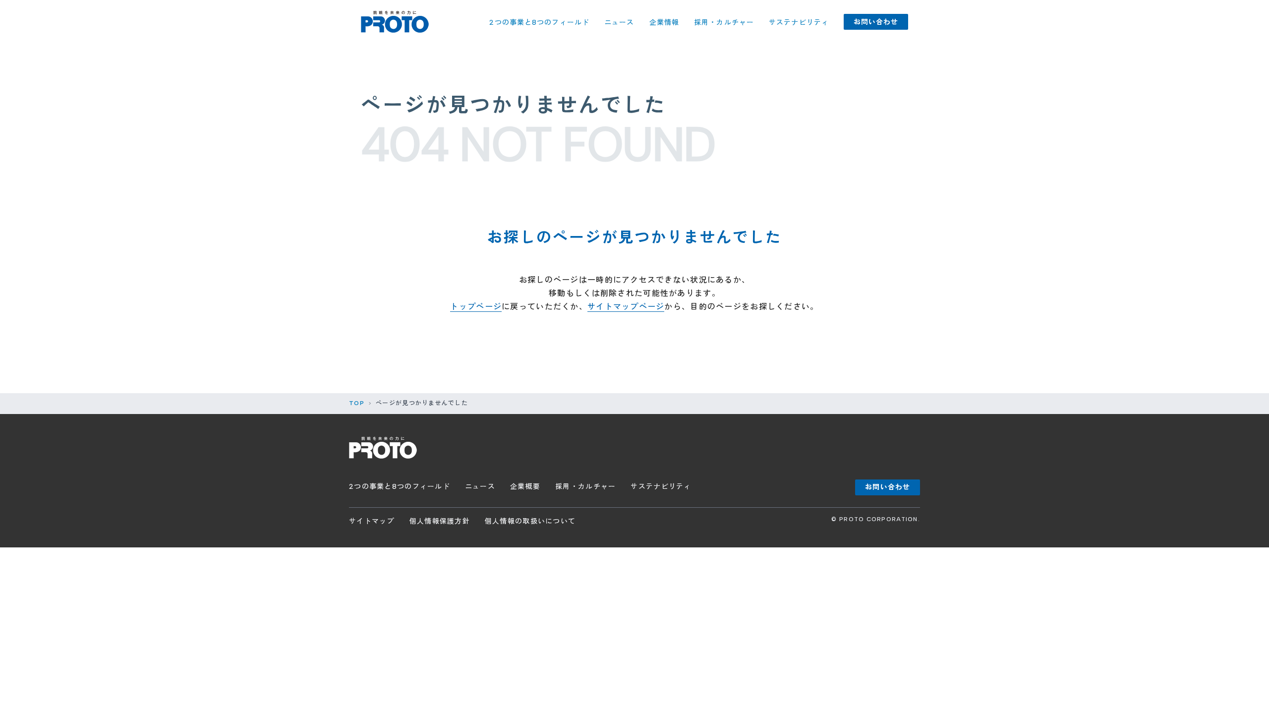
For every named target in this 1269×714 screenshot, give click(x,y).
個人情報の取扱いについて (530, 521)
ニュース (619, 22)
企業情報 (664, 22)
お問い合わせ (876, 22)
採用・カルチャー (724, 22)
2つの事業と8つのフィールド (539, 22)
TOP (356, 403)
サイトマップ (372, 521)
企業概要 (525, 486)
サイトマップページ (626, 306)
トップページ (476, 306)
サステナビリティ (799, 22)
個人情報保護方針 (439, 521)
